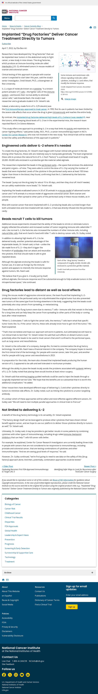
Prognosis (9, 544)
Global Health (11, 530)
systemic (80, 368)
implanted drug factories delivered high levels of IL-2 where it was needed (50, 117)
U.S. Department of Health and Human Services (20, 682)
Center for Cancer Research (14, 134)
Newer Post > (90, 466)
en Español (7, 595)
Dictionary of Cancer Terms (47, 600)
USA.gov (5, 690)
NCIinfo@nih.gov (36, 661)
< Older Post (7, 466)
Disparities (9, 522)
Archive (7, 572)
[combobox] (33, 18)
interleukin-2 (8, 66)
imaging (31, 376)
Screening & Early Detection (17, 548)
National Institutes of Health (13, 685)
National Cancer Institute (11, 687)
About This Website (11, 591)
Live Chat (6, 661)
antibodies (18, 250)
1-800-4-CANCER (19, 661)
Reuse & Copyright (10, 600)
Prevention (10, 539)
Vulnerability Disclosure (12, 635)
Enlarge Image (70, 99)
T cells (22, 92)
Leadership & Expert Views (17, 535)
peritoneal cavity (49, 165)
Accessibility (7, 618)
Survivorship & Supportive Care (19, 552)
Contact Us (40, 591)
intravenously (59, 112)
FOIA (4, 622)
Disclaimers (7, 631)
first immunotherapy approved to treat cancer (26, 109)
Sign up (71, 606)
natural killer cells (10, 233)
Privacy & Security (10, 627)
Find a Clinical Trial (43, 604)
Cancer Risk (10, 508)
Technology (10, 557)
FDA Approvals (11, 526)
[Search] (54, 18)
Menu (7, 18)
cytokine (37, 88)
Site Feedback (8, 664)
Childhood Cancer (13, 513)
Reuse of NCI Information (63, 480)
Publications (40, 595)
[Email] (94, 27)
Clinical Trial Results (14, 517)
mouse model (65, 190)
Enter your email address (77, 595)
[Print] (90, 27)
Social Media (7, 604)
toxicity (70, 128)
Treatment (9, 561)
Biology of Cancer (13, 504)
